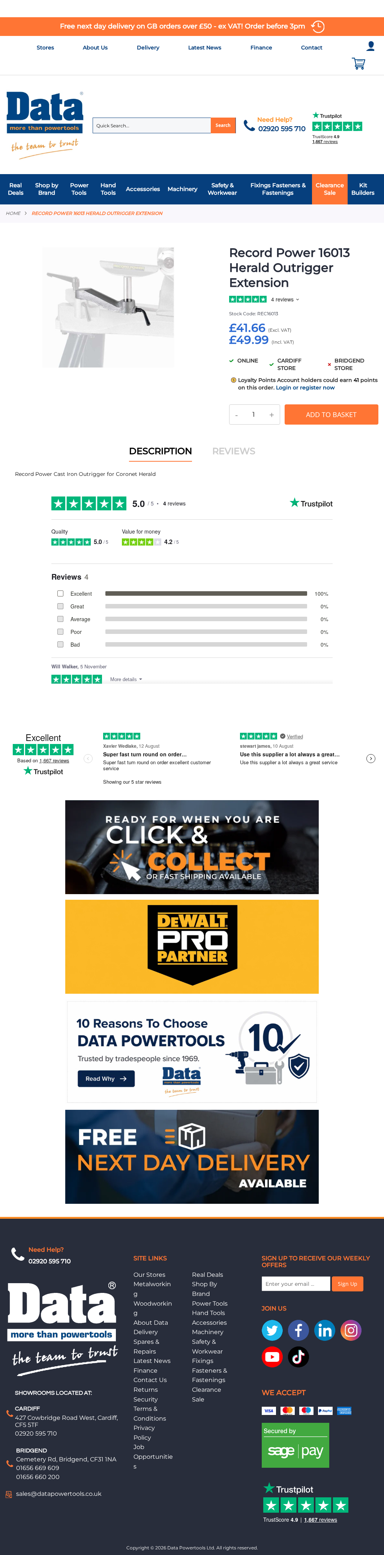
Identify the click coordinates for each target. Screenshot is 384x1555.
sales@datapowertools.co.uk (59, 1493)
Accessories (209, 1322)
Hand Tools (208, 1312)
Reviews (233, 451)
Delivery (148, 47)
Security (146, 1399)
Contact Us (150, 1380)
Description (160, 451)
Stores (45, 47)
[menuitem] (17, 189)
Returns (146, 1389)
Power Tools (210, 1303)
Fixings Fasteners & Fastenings (209, 1370)
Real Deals (207, 1274)
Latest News (204, 47)
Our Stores (149, 1274)
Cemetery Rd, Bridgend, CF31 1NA (66, 1459)
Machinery (208, 1332)
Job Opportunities (153, 1456)
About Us (95, 47)
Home (13, 213)
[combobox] (164, 125)
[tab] (192, 189)
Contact (311, 47)
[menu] (192, 189)
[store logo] (45, 124)
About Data (151, 1322)
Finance (261, 47)
